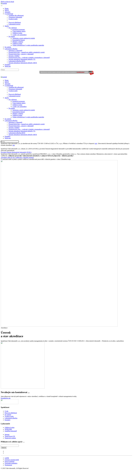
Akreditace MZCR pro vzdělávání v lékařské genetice (17, 157)
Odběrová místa (17, 33)
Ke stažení (8, 47)
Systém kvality (13, 19)
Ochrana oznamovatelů (12, 460)
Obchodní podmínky (11, 463)
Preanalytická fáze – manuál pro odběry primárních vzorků (27, 52)
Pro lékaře (12, 36)
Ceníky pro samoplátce (19, 35)
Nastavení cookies (10, 438)
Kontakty (7, 64)
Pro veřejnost (13, 28)
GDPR (7, 458)
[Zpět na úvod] (4, 3)
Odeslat (4, 447)
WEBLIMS (8, 429)
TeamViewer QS (10, 436)
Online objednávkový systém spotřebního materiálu (28, 45)
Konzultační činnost (18, 40)
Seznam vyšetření (14, 56)
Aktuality (7, 12)
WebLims (8, 66)
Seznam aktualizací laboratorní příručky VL (22, 59)
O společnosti (9, 14)
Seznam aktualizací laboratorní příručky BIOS (23, 63)
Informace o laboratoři (15, 50)
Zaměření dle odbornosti (16, 15)
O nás (6, 411)
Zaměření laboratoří (11, 431)
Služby (7, 26)
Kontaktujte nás (5, 398)
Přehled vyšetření (17, 42)
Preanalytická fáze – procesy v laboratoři (21, 54)
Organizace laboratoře (15, 17)
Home (6, 8)
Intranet (7, 434)
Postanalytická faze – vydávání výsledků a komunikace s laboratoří (29, 57)
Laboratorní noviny (14, 24)
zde (96, 143)
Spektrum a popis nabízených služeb (23, 38)
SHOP (7, 10)
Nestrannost (8, 465)
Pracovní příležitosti (15, 22)
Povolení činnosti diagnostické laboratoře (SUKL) (16, 152)
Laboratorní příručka (11, 49)
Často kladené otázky (19, 31)
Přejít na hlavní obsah (7, 1)
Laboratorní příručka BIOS (17, 61)
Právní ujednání (9, 461)
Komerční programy (18, 29)
